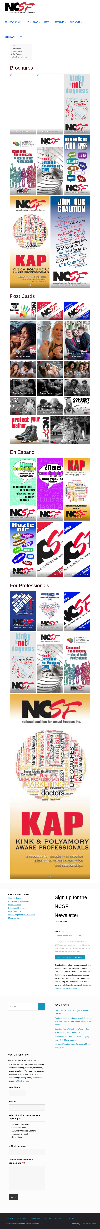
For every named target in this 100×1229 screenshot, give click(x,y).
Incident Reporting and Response (21, 915)
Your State (59, 932)
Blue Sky (21, 1219)
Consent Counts (14, 898)
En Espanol (17, 54)
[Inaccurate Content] (26, 1134)
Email (12, 1101)
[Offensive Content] (26, 1127)
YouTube (59, 1219)
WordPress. (91, 1224)
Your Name (14, 1087)
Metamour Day (14, 918)
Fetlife (48, 1219)
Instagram (35, 1219)
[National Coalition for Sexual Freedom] (19, 7)
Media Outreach (14, 905)
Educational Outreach (16, 908)
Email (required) (62, 921)
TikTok (71, 1219)
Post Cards (17, 51)
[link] (21, 36)
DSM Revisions (14, 911)
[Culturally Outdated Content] (26, 1130)
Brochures (17, 48)
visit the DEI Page (22, 1081)
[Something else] (26, 1137)
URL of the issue (18, 1146)
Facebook (9, 1219)
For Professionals (20, 57)
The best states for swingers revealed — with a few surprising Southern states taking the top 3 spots (73, 1021)
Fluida (82, 1224)
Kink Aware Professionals (18, 901)
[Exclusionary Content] (26, 1124)
